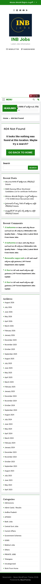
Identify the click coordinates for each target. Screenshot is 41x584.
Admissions (9, 503)
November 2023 (11, 457)
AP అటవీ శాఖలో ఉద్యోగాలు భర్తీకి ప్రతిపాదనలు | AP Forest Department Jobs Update (21, 261)
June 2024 (8, 424)
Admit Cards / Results (13, 508)
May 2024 (8, 429)
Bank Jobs (9, 522)
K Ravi (7, 270)
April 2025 (8, 377)
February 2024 (10, 443)
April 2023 (8, 490)
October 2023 (10, 462)
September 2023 (11, 466)
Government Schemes (13, 536)
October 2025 (10, 349)
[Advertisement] (20, 72)
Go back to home (20, 152)
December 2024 (11, 396)
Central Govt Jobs (11, 526)
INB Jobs (20, 39)
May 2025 (8, 373)
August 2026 (9, 303)
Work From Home (11, 568)
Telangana (8, 559)
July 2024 (8, 419)
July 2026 (8, 307)
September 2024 (11, 410)
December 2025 (11, 340)
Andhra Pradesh (11, 512)
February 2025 (10, 387)
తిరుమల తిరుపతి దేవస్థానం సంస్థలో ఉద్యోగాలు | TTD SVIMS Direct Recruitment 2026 (21, 2)
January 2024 (10, 447)
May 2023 (8, 485)
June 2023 (8, 480)
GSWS (7, 540)
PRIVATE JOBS (10, 554)
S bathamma (10, 227)
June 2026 (8, 312)
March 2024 (9, 438)
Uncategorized (10, 564)
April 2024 (8, 433)
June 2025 (8, 368)
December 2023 (11, 452)
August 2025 (9, 359)
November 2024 (11, 401)
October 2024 (10, 405)
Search (6, 163)
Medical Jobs (10, 545)
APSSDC (8, 517)
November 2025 (11, 345)
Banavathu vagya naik (14, 258)
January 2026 (10, 335)
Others (7, 550)
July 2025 (8, 363)
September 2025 (11, 354)
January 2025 (10, 391)
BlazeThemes (25, 580)
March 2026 (9, 326)
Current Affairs (10, 531)
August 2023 (9, 471)
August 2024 (9, 415)
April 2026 (8, 321)
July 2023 (8, 476)
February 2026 (10, 331)
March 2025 (9, 382)
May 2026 (8, 317)
